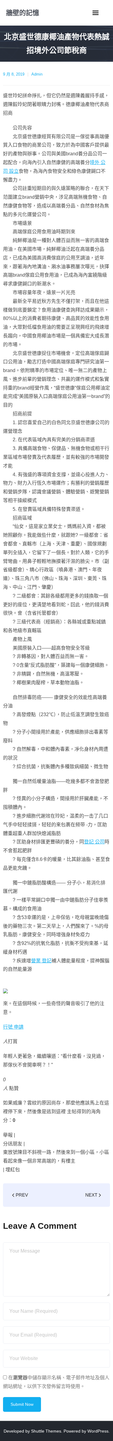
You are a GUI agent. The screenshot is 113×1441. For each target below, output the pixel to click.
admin (36, 74)
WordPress (97, 1431)
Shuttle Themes (46, 1431)
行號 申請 (13, 1027)
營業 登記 (41, 960)
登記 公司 (94, 841)
